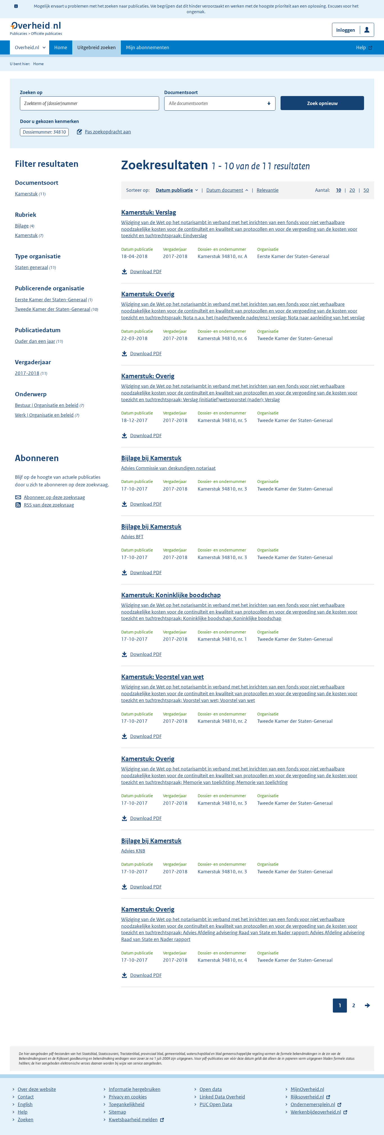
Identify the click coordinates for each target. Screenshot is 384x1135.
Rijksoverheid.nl (307, 1097)
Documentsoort (181, 92)
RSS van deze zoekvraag (49, 505)
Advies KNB (133, 851)
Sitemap (117, 1112)
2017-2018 (27, 373)
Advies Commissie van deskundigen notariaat (168, 468)
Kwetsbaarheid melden (133, 1119)
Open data (211, 1089)
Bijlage (22, 226)
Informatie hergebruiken (135, 1089)
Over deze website (37, 1089)
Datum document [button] (224, 190)
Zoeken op (31, 92)
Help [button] (361, 47)
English (25, 1104)
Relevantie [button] (268, 190)
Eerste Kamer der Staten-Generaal (51, 300)
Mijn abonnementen (147, 47)
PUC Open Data (216, 1104)
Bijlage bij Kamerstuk (151, 458)
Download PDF (146, 271)
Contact (26, 1097)
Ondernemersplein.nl (313, 1104)
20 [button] (352, 190)
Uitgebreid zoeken (96, 47)
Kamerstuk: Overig (147, 294)
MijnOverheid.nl (307, 1089)
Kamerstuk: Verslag (148, 212)
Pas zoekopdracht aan (108, 132)
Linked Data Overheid (222, 1097)
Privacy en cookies (128, 1097)
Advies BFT (132, 537)
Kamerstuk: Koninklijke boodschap (171, 595)
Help (23, 1112)
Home (60, 47)
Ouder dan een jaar (35, 341)
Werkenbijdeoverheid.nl (316, 1112)
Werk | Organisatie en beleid (44, 415)
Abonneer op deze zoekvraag (54, 497)
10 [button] (338, 190)
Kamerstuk (26, 194)
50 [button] (366, 190)
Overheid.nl (27, 49)
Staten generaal (31, 267)
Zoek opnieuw (322, 103)
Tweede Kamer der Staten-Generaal (52, 309)
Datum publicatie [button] (174, 190)
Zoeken (25, 1119)
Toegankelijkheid (126, 1104)
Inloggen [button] (345, 30)
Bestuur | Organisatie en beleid (46, 405)
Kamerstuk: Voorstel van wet (162, 677)
